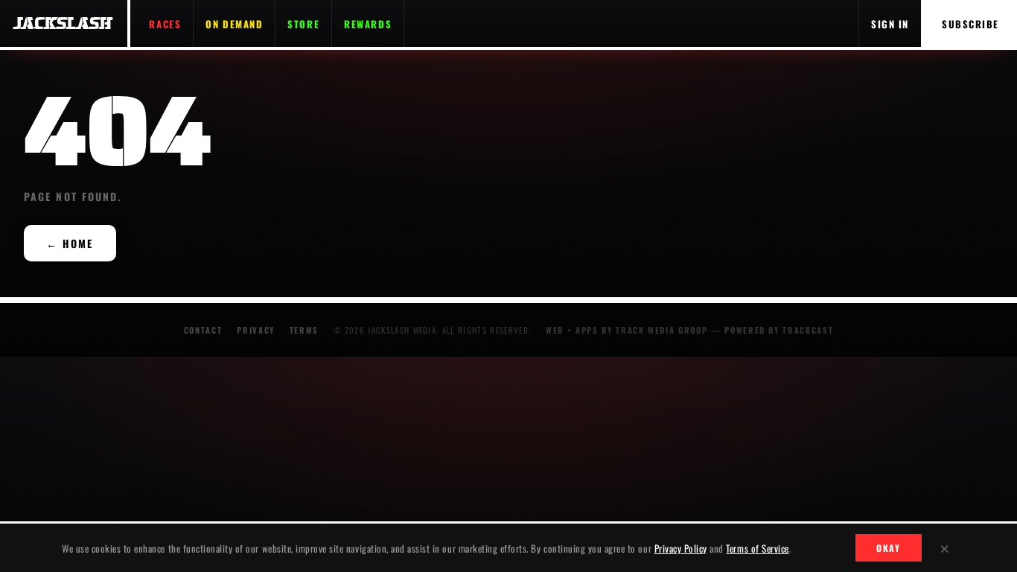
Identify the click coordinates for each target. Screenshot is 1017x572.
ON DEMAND (234, 23)
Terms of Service (757, 548)
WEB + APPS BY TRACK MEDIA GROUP (626, 330)
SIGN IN (890, 23)
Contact (203, 330)
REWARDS (368, 23)
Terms (304, 330)
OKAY (888, 547)
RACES (165, 23)
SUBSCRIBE (970, 23)
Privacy (256, 330)
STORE (303, 23)
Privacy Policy (680, 548)
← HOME (70, 243)
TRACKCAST (807, 330)
